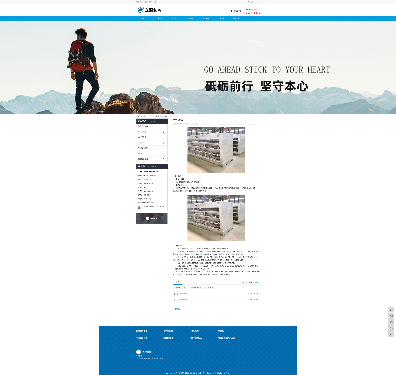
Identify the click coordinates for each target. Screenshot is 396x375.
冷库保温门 (142, 154)
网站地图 (250, 2)
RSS (255, 2)
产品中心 (174, 18)
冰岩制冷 (139, 356)
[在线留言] (391, 328)
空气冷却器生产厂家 (179, 287)
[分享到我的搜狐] (254, 282)
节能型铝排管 (143, 148)
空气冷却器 (163, 116)
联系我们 (236, 18)
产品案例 (205, 18)
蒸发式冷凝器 (143, 126)
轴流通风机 (142, 137)
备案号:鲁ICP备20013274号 (207, 373)
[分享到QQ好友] (251, 282)
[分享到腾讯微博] (256, 282)
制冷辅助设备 (143, 159)
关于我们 (159, 18)
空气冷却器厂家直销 (195, 287)
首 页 (148, 116)
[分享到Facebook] (258, 282)
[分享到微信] (249, 282)
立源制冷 (227, 373)
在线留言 (221, 18)
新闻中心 (190, 18)
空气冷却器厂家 (209, 287)
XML (258, 2)
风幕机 (140, 143)
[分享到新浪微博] (246, 282)
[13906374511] (391, 316)
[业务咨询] (391, 309)
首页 (144, 18)
